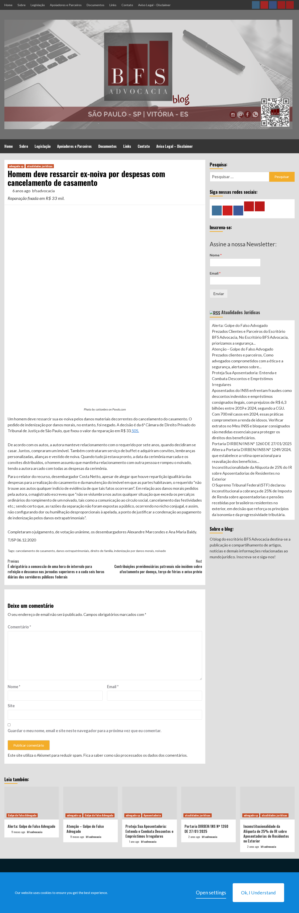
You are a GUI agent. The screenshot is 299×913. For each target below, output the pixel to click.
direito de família (101, 551)
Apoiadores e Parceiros (66, 5)
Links (112, 5)
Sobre (22, 5)
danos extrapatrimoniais (72, 551)
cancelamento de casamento (35, 551)
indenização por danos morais (134, 551)
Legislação (38, 5)
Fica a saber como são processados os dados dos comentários (135, 755)
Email (113, 686)
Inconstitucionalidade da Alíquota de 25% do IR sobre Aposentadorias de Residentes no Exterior (252, 473)
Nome (14, 686)
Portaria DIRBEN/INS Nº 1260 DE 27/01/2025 (252, 443)
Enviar (218, 293)
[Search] (292, 146)
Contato (127, 5)
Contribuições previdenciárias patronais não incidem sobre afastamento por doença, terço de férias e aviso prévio (158, 566)
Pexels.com (119, 409)
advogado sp (16, 166)
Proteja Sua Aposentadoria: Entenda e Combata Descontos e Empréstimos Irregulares (244, 378)
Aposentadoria (152, 815)
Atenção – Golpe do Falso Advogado (242, 349)
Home (8, 5)
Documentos (95, 5)
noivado (160, 551)
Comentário (19, 626)
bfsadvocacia (43, 190)
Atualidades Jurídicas (240, 312)
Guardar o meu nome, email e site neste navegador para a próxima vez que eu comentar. (84, 730)
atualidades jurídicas (40, 166)
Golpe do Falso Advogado (22, 815)
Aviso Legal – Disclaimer (154, 5)
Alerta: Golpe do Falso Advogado (240, 325)
